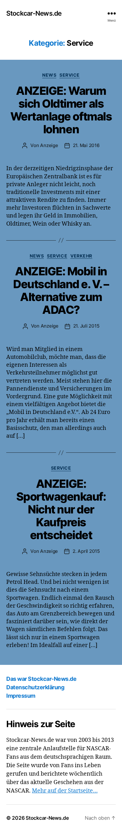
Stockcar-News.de (33, 13)
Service (69, 75)
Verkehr (81, 255)
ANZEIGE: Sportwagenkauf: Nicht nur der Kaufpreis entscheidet (61, 509)
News (49, 75)
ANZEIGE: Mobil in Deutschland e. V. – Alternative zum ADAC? (61, 290)
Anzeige (49, 145)
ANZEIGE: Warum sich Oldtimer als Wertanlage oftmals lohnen (61, 110)
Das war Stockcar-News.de (41, 679)
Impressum (20, 695)
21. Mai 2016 (86, 145)
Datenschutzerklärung (35, 687)
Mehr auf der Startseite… (65, 790)
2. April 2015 (86, 551)
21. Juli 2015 (86, 326)
